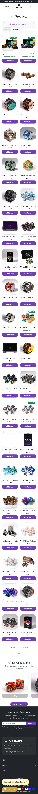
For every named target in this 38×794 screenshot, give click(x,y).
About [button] (4, 765)
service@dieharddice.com (14, 752)
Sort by (7, 29)
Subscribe (31, 723)
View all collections (19, 704)
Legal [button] (4, 770)
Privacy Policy (19, 728)
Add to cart (10, 61)
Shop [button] (4, 760)
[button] (5, 6)
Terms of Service (29, 727)
